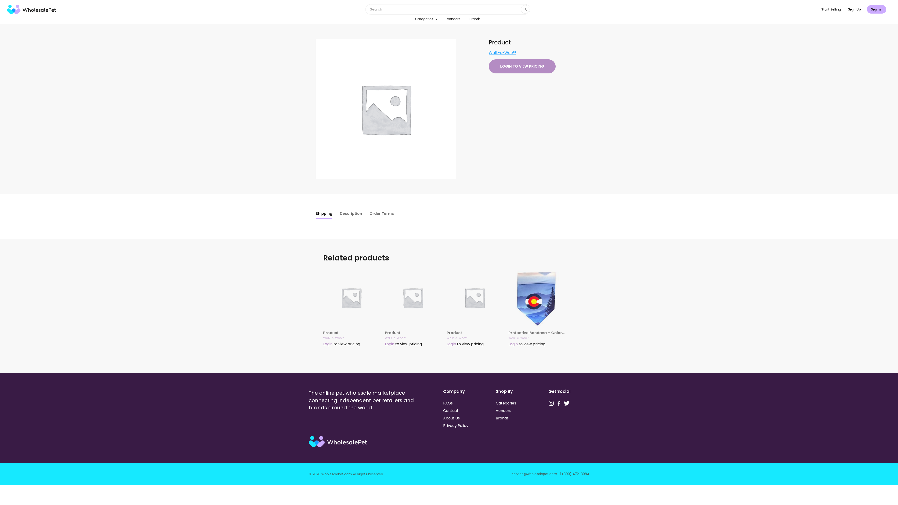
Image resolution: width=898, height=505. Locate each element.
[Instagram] (551, 403)
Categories (424, 19)
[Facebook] (559, 403)
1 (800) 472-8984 (574, 474)
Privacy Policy (455, 425)
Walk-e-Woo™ (502, 52)
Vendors (453, 19)
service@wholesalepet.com (534, 474)
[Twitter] (566, 403)
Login (328, 344)
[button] (435, 19)
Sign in (876, 9)
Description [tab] (351, 213)
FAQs (448, 403)
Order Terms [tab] (381, 213)
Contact (451, 410)
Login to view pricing (522, 66)
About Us (451, 418)
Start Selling (831, 9)
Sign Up (854, 9)
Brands (475, 19)
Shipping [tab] (324, 213)
